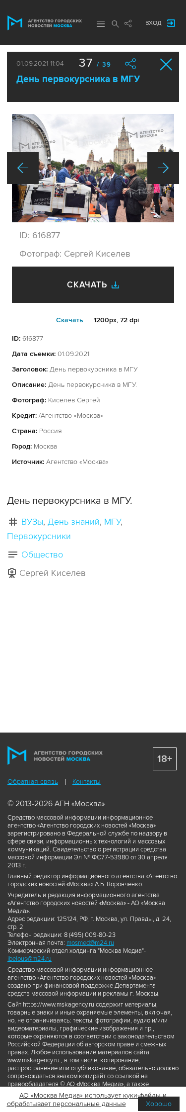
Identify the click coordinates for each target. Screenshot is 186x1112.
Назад (23, 168)
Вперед (163, 168)
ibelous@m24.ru (29, 959)
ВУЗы (32, 521)
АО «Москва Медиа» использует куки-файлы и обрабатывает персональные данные (87, 1099)
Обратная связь (32, 781)
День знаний (74, 521)
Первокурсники (39, 536)
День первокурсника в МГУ (78, 79)
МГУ (112, 521)
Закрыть (166, 64)
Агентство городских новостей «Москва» (44, 22)
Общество (42, 554)
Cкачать (69, 320)
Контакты (86, 781)
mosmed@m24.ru (90, 943)
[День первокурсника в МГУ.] (93, 168)
